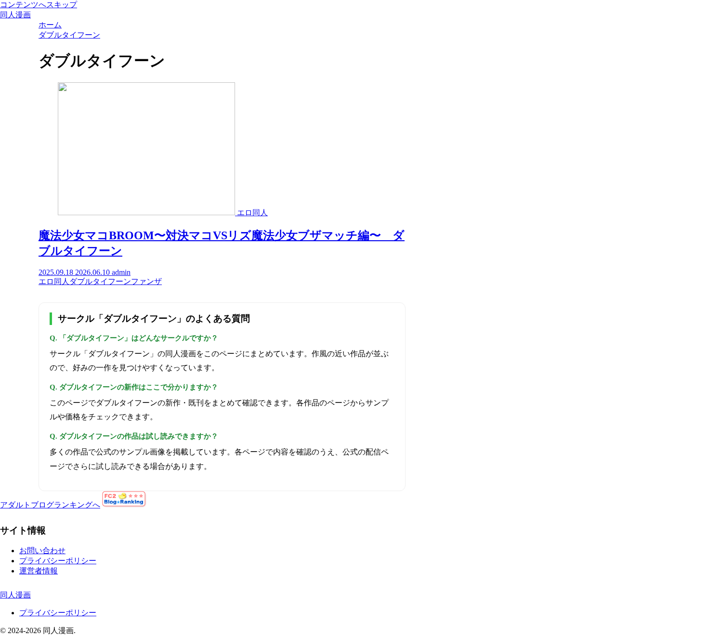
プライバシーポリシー (57, 561)
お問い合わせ (42, 550)
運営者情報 (38, 571)
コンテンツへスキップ (38, 4)
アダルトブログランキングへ (50, 505)
